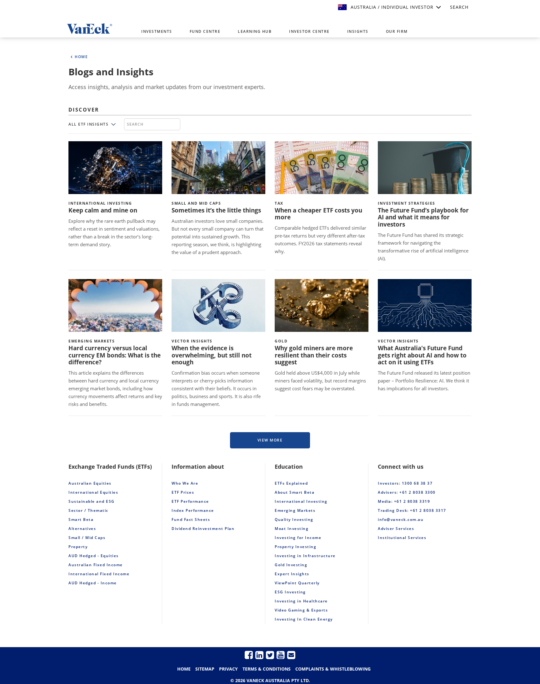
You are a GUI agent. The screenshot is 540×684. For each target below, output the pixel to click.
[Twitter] (270, 654)
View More (270, 440)
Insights (357, 31)
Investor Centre (309, 31)
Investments (156, 31)
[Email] (291, 654)
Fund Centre (205, 31)
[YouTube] (281, 654)
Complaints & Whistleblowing (333, 669)
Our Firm (397, 31)
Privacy (228, 669)
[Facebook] (249, 654)
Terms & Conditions (266, 669)
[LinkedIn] (259, 654)
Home (184, 669)
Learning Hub (255, 31)
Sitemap (204, 669)
